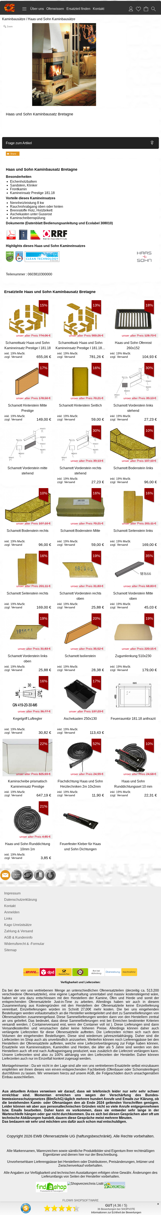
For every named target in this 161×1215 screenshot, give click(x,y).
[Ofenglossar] (39, 875)
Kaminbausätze (13, 19)
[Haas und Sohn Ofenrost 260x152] (133, 349)
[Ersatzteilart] (16, 875)
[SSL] (80, 972)
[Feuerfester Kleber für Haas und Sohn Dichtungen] (80, 850)
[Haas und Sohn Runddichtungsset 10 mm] (133, 788)
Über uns (37, 9)
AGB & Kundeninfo (18, 937)
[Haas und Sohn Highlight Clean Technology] (42, 253)
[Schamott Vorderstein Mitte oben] (133, 600)
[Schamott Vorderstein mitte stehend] (27, 474)
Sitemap (10, 950)
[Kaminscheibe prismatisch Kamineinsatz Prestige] (27, 788)
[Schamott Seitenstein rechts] (27, 600)
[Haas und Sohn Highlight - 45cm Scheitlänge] (10, 253)
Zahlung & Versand (18, 931)
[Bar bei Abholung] (96, 972)
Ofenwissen (55, 9)
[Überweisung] (113, 972)
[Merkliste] (138, 9)
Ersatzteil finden (78, 9)
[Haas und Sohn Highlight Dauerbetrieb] (19, 253)
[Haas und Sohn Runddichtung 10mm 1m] (27, 850)
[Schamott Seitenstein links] (133, 537)
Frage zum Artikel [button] (19, 143)
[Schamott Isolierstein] (80, 662)
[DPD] (47, 972)
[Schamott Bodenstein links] (133, 474)
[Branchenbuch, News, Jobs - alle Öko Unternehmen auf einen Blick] (114, 1183)
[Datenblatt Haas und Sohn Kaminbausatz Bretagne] (11, 231)
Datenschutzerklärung (20, 899)
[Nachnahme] (129, 972)
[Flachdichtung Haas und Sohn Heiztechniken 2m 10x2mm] (80, 788)
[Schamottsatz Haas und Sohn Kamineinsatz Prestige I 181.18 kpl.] (80, 349)
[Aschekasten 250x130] (80, 725)
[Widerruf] (50, 875)
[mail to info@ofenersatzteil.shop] (5, 875)
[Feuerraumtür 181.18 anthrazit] (133, 725)
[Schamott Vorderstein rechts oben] (80, 600)
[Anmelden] (131, 9)
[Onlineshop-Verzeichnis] (85, 1183)
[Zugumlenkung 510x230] (133, 662)
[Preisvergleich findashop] (51, 1183)
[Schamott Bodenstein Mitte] (80, 537)
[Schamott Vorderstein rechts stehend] (80, 474)
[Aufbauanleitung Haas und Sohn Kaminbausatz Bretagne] (23, 231)
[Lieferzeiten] (28, 875)
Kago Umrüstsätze (18, 925)
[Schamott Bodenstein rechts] (27, 537)
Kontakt (98, 9)
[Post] (64, 972)
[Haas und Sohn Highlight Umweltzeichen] (24, 253)
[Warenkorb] (146, 9)
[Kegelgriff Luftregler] (27, 725)
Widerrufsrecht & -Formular (24, 944)
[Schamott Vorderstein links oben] (27, 662)
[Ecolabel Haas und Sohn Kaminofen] (29, 231)
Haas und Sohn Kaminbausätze (51, 19)
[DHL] (31, 972)
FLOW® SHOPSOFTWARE (80, 1200)
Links (8, 918)
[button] (24, 9)
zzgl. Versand (13, 356)
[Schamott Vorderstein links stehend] (133, 412)
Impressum (12, 893)
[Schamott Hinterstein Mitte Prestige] (27, 412)
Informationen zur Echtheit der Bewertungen (116, 1212)
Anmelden (11, 912)
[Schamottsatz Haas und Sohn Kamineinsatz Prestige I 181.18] (27, 349)
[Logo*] (9, 5)
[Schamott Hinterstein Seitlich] (80, 412)
